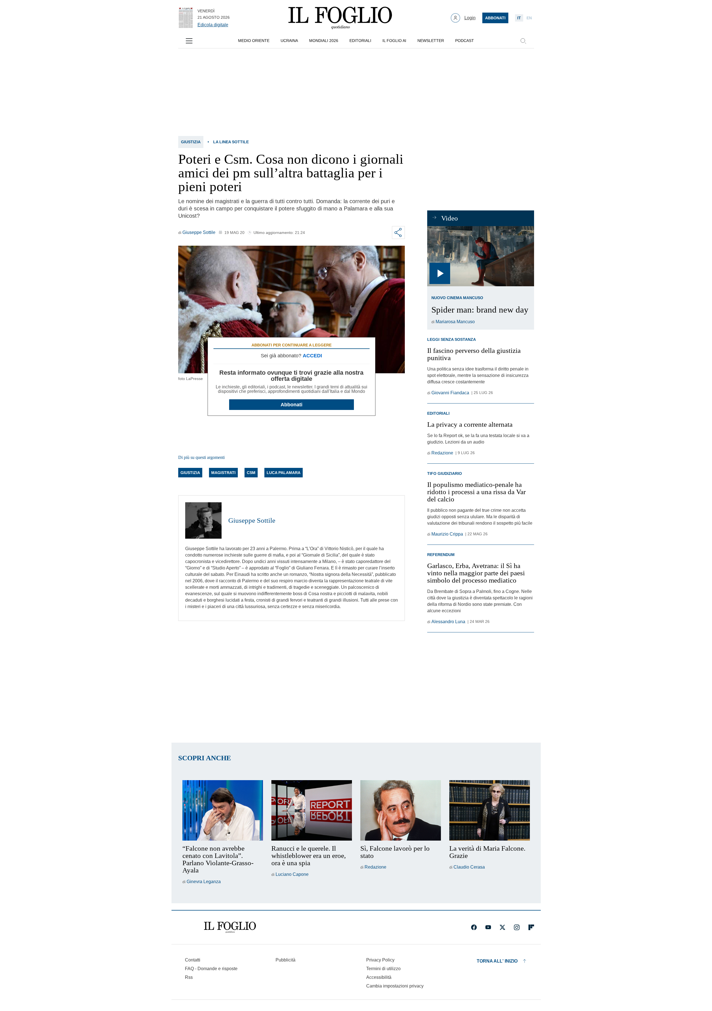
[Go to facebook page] (474, 927)
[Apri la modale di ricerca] (523, 41)
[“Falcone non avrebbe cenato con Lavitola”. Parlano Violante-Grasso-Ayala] (222, 810)
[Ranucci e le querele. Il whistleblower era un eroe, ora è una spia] (311, 810)
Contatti (192, 960)
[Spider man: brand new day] (480, 256)
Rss (189, 977)
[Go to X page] (502, 927)
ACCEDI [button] (312, 355)
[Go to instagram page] (517, 927)
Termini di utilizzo (383, 968)
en (529, 18)
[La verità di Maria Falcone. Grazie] (489, 810)
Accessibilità (378, 977)
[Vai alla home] (340, 18)
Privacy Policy (380, 960)
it (519, 18)
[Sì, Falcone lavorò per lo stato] (400, 810)
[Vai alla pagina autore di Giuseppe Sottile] (203, 520)
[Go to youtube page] (488, 927)
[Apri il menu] (189, 41)
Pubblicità (285, 960)
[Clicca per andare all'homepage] (230, 927)
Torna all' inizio (497, 961)
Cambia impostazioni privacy (395, 986)
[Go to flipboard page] (531, 927)
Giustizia (191, 142)
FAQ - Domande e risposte (211, 968)
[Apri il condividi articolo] (398, 232)
